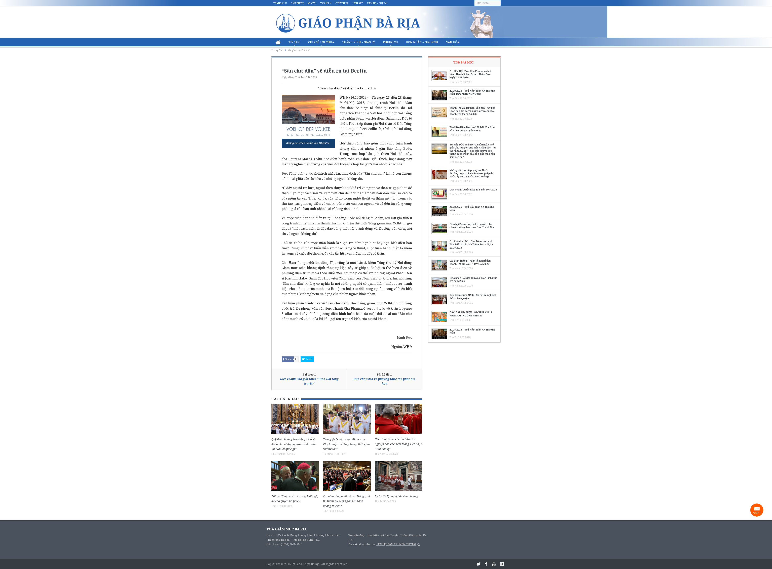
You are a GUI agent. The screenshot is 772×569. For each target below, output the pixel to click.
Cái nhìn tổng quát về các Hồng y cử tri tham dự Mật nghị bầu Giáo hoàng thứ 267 (346, 501)
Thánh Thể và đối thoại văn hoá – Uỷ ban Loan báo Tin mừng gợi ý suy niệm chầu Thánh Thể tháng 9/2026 (472, 111)
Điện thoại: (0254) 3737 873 (284, 544)
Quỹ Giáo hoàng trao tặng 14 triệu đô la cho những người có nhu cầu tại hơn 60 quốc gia (293, 444)
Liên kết (357, 3)
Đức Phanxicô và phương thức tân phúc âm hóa (384, 381)
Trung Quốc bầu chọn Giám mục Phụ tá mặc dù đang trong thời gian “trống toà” (346, 444)
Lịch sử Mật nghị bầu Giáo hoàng (396, 496)
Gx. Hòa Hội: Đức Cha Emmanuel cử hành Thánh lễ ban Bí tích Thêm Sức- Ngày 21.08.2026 (470, 74)
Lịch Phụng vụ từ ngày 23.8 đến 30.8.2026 (473, 189)
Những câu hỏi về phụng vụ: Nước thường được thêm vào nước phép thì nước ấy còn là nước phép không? (471, 173)
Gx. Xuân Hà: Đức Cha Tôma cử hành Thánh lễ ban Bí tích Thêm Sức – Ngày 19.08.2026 (471, 244)
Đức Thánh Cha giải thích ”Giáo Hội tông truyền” (309, 381)
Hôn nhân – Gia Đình (422, 42)
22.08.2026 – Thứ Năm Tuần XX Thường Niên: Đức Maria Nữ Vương (472, 92)
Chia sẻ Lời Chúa (321, 42)
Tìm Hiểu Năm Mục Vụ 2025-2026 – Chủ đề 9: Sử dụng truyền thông (472, 129)
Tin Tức (294, 42)
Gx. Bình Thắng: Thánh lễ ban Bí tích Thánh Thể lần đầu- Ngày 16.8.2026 (470, 262)
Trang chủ (280, 3)
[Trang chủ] (277, 42)
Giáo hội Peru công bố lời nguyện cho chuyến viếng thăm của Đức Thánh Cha (472, 226)
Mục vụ (312, 3)
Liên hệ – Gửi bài (377, 3)
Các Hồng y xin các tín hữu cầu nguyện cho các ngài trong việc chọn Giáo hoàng (398, 444)
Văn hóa (452, 42)
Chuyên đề (341, 3)
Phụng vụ (390, 42)
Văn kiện (325, 3)
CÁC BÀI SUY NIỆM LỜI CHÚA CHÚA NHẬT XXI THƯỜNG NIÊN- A (471, 314)
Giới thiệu (297, 3)
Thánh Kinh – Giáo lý (358, 42)
